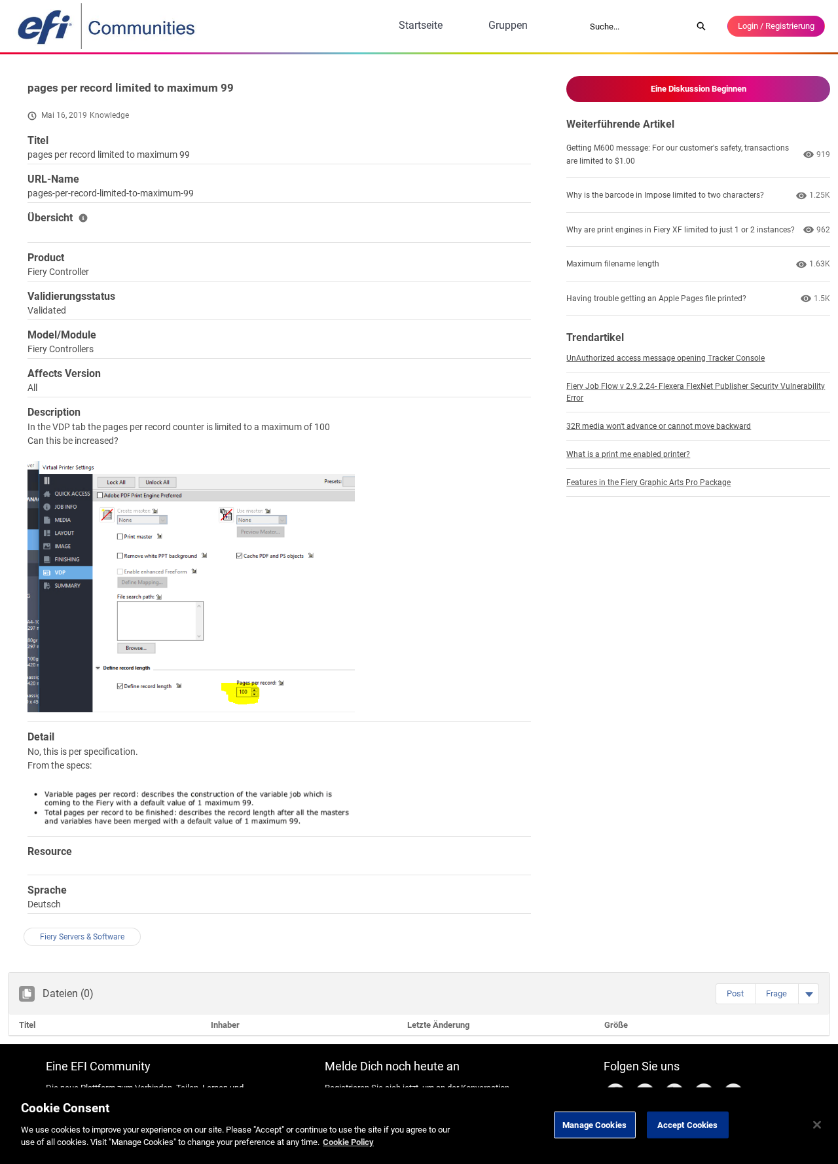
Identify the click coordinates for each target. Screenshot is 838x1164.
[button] (735, 994)
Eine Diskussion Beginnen (698, 89)
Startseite (421, 25)
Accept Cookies (687, 1124)
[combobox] (636, 26)
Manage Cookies (594, 1124)
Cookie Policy (348, 1142)
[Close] (817, 1124)
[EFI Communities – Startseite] (107, 26)
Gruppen (508, 25)
